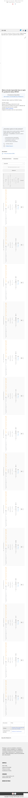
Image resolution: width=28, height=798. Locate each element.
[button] (3, 30)
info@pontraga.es (11, 2)
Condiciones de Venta (6, 770)
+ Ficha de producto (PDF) (9, 153)
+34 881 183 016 (20, 0)
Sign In (18, 208)
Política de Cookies (6, 768)
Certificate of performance (17, 731)
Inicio (2, 33)
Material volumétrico (8, 33)
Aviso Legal (4, 765)
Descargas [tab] (15, 158)
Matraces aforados (16, 33)
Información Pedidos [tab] (6, 158)
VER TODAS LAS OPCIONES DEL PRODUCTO (13, 96)
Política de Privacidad (6, 767)
